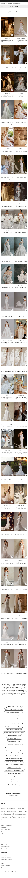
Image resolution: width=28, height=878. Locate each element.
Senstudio (7, 258)
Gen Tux (19, 3)
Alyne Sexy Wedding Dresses (14, 741)
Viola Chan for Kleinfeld (21, 38)
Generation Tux (4, 848)
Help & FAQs (3, 833)
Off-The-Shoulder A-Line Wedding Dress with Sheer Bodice (7, 233)
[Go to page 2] (20, 677)
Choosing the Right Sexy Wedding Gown (13, 794)
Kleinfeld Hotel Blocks (5, 846)
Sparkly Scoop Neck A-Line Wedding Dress (20, 288)
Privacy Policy (4, 867)
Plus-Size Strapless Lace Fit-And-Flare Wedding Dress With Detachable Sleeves (7, 645)
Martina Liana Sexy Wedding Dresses (14, 726)
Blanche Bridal (20, 93)
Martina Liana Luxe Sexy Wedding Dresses (14, 761)
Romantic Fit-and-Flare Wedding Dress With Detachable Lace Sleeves (7, 590)
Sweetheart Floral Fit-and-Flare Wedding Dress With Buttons (7, 535)
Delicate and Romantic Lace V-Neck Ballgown (7, 398)
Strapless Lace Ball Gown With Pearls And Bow (7, 508)
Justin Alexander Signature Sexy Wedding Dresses (14, 732)
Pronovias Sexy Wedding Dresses (14, 735)
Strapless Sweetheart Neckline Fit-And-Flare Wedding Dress (21, 206)
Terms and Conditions (5, 865)
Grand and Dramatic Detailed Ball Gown (21, 96)
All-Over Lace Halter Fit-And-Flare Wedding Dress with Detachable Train (7, 260)
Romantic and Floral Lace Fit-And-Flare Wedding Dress (7, 68)
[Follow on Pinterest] (8, 871)
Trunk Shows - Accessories (6, 859)
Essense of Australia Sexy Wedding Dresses (14, 712)
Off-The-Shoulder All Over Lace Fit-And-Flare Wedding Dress (21, 151)
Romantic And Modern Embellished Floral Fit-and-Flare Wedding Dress (7, 617)
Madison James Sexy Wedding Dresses (14, 755)
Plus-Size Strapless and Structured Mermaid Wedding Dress (21, 123)
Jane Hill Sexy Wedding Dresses (14, 767)
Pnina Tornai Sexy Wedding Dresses (14, 718)
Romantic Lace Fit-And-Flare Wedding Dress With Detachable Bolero (21, 480)
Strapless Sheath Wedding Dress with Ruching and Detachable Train (7, 315)
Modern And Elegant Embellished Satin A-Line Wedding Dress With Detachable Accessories (21, 672)
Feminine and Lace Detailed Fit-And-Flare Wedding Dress (21, 68)
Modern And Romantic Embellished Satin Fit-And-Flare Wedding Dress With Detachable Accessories (7, 672)
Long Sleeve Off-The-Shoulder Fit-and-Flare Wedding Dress (7, 288)
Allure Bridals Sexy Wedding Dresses (14, 706)
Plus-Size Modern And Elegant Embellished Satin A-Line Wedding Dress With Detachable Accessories (21, 645)
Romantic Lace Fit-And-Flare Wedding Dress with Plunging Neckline (7, 41)
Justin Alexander (7, 148)
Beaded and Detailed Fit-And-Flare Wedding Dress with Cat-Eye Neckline (7, 96)
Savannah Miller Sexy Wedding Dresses (14, 781)
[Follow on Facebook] (2, 871)
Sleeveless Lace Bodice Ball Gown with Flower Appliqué (21, 260)
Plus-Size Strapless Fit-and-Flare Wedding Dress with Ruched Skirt (21, 343)
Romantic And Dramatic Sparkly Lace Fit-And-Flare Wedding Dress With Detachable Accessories (21, 617)
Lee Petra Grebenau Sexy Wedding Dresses (14, 764)
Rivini (7, 395)
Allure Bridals (21, 175)
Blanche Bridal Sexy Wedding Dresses (14, 747)
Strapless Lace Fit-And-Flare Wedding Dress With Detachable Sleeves (21, 535)
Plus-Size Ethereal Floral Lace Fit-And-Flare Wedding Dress (21, 453)
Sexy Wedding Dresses (14, 784)
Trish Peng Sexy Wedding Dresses (14, 779)
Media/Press (3, 827)
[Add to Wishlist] (12, 35)
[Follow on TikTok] (15, 871)
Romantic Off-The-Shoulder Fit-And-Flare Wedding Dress (21, 590)
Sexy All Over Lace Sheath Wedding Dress (20, 233)
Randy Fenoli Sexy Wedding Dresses (14, 723)
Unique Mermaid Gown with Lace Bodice (21, 41)
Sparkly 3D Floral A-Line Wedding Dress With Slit (21, 563)
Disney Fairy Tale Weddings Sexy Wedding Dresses (14, 750)
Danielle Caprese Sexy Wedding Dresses (14, 729)
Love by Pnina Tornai (7, 230)
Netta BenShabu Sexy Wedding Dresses (14, 758)
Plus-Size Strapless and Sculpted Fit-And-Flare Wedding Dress (7, 206)
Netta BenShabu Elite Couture (7, 175)
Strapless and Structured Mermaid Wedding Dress (7, 151)
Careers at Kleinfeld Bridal (6, 825)
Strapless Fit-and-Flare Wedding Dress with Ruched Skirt (21, 398)
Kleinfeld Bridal (3, 3)
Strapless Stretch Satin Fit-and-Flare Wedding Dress (21, 508)
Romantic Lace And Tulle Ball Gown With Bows (7, 480)
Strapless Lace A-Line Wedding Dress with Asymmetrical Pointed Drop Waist (7, 425)
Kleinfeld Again (9, 3)
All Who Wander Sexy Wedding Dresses (14, 776)
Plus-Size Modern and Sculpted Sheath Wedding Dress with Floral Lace (7, 370)
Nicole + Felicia (20, 285)
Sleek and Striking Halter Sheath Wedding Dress (7, 453)
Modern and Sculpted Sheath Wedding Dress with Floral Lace (21, 370)
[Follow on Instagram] (5, 871)
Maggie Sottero (7, 38)
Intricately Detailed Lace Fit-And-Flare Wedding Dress (7, 178)
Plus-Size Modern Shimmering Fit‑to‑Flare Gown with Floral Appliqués (21, 425)
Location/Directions (5, 836)
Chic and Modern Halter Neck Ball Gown (7, 343)
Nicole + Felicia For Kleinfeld (7, 340)
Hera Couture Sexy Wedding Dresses (14, 773)
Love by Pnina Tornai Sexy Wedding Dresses (14, 709)
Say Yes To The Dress (5, 829)
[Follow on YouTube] (12, 871)
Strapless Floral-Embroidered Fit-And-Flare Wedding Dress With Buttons (7, 563)
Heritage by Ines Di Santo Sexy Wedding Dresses (14, 770)
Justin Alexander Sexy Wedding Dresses (14, 715)
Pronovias (20, 148)
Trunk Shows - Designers (6, 857)
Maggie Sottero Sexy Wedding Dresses (14, 721)
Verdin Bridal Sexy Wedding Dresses (14, 744)
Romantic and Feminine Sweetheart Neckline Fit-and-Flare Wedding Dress (21, 178)
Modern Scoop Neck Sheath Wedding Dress (20, 315)
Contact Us (3, 831)
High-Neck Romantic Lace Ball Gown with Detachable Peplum (7, 123)
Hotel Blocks (15, 3)
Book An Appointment (5, 855)
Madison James (7, 450)
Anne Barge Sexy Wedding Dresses (14, 738)
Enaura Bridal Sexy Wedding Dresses (14, 752)
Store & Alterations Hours (6, 838)
